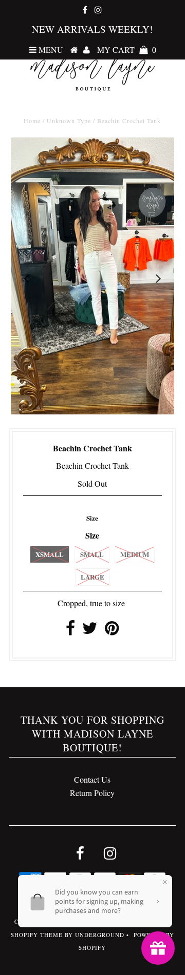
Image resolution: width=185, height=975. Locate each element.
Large (92, 577)
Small (92, 554)
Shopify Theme (37, 935)
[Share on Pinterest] (112, 630)
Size (92, 518)
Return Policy (92, 792)
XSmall (49, 554)
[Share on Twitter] (90, 630)
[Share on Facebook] (70, 630)
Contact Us (92, 779)
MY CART (126, 49)
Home (32, 120)
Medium (134, 554)
